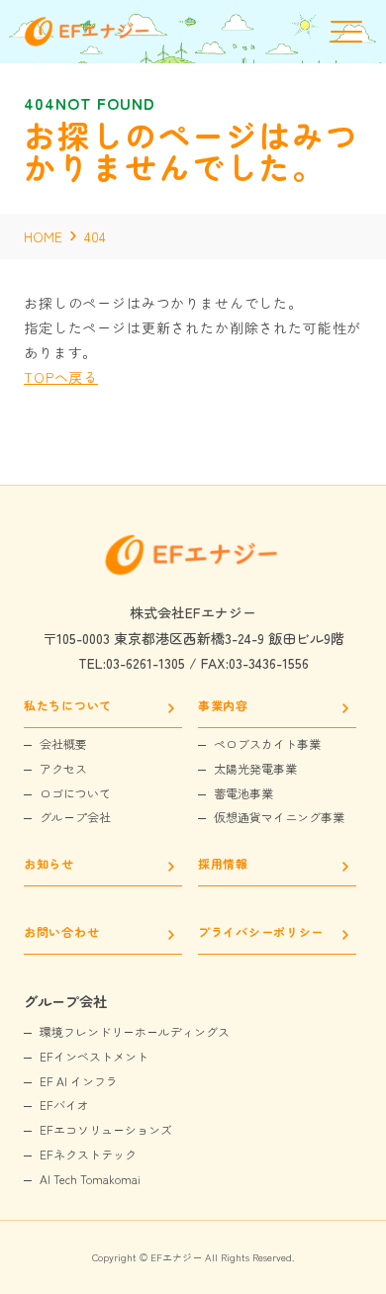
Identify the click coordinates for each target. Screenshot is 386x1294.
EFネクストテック (88, 1154)
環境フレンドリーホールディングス (135, 1032)
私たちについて (68, 706)
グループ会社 (75, 817)
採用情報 (223, 865)
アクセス (63, 769)
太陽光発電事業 (255, 769)
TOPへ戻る (61, 377)
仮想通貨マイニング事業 (279, 817)
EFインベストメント (94, 1056)
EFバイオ (64, 1105)
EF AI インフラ (79, 1081)
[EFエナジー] (88, 40)
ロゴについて (75, 793)
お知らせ (49, 865)
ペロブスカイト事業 (267, 744)
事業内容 (223, 706)
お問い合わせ (61, 933)
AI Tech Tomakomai (90, 1179)
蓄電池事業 (243, 793)
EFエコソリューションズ (106, 1130)
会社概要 (63, 744)
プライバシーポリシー (261, 933)
